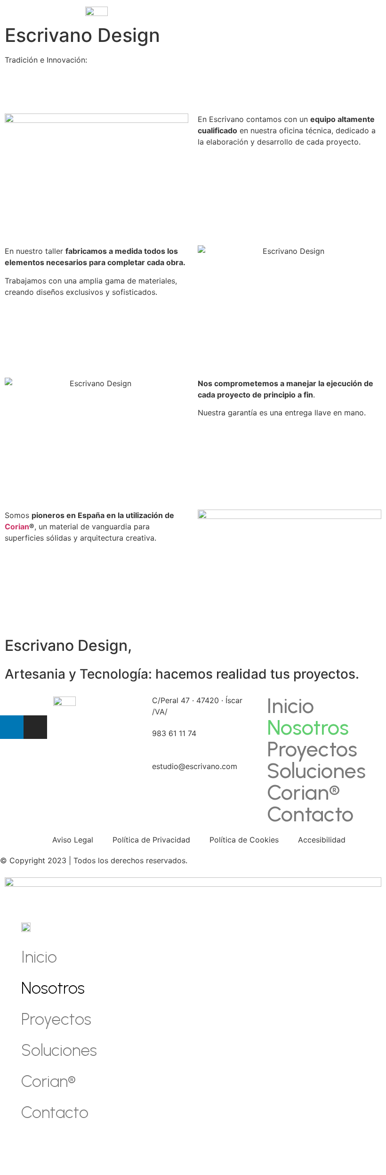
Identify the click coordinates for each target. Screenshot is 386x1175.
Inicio (290, 705)
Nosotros (308, 727)
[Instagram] (35, 727)
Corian (17, 526)
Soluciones (316, 770)
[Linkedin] (12, 727)
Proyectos (312, 749)
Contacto (310, 814)
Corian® (303, 792)
